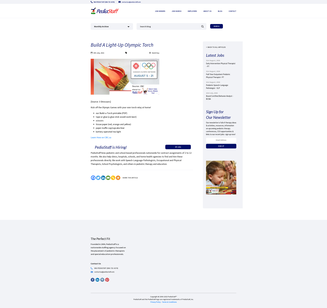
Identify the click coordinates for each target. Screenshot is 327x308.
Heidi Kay (155, 53)
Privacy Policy (155, 302)
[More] (118, 178)
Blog (220, 11)
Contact (232, 11)
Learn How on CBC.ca (101, 137)
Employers (192, 11)
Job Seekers (160, 11)
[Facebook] (93, 178)
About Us (207, 11)
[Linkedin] (103, 178)
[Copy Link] (113, 178)
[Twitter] (98, 178)
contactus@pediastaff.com (131, 2)
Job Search (176, 11)
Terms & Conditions (169, 302)
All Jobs (178, 147)
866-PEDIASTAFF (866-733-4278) (104, 2)
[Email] (108, 178)
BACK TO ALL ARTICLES (217, 47)
